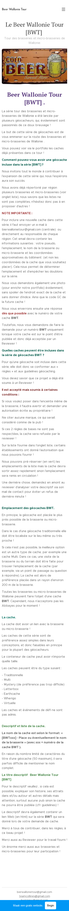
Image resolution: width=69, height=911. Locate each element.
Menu (63, 9)
